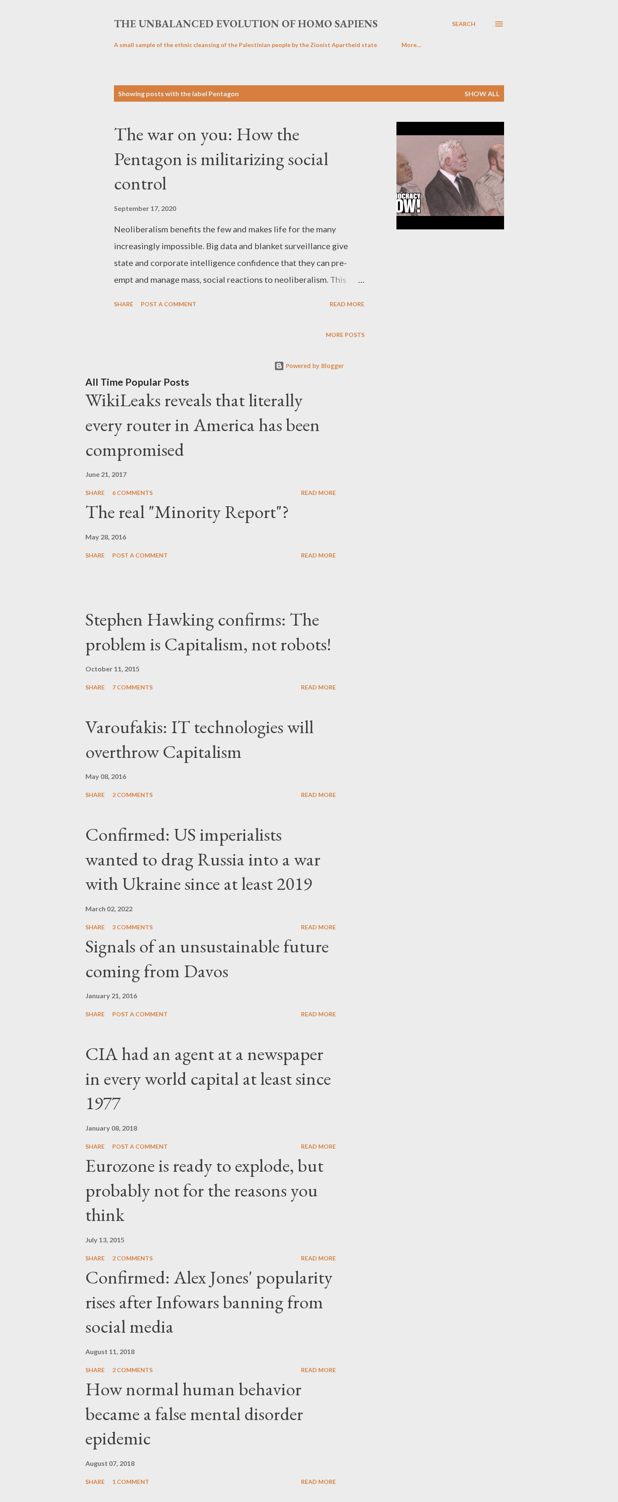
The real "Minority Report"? (187, 511)
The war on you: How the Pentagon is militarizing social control (221, 158)
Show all (482, 93)
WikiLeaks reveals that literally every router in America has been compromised (202, 424)
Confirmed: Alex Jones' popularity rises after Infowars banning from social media (209, 1301)
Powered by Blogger (314, 366)
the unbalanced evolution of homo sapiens (246, 23)
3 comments (132, 927)
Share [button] (123, 304)
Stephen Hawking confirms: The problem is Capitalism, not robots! (208, 631)
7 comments (132, 687)
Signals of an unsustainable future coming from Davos (207, 958)
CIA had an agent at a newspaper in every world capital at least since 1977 (208, 1078)
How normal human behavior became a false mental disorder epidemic (194, 1413)
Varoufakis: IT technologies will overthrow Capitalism (199, 739)
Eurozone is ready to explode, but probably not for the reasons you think (204, 1189)
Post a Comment (168, 304)
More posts (345, 334)
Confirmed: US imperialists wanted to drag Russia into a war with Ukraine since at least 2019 (202, 858)
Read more (347, 304)
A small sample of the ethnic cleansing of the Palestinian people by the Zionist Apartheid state (245, 44)
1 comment (130, 1481)
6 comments (132, 492)
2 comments (132, 794)
